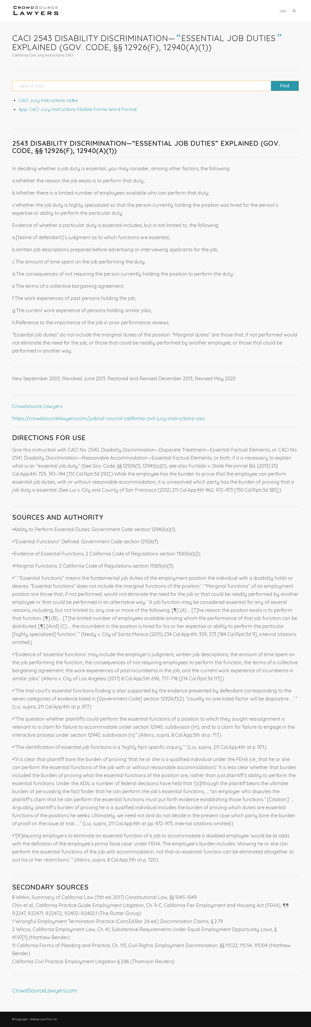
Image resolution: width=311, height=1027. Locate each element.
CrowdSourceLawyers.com (44, 990)
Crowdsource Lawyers (37, 406)
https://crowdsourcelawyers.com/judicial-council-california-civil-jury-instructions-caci (108, 418)
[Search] (294, 11)
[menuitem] (282, 11)
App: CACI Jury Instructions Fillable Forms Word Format (77, 109)
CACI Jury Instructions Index (48, 100)
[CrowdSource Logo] (36, 11)
